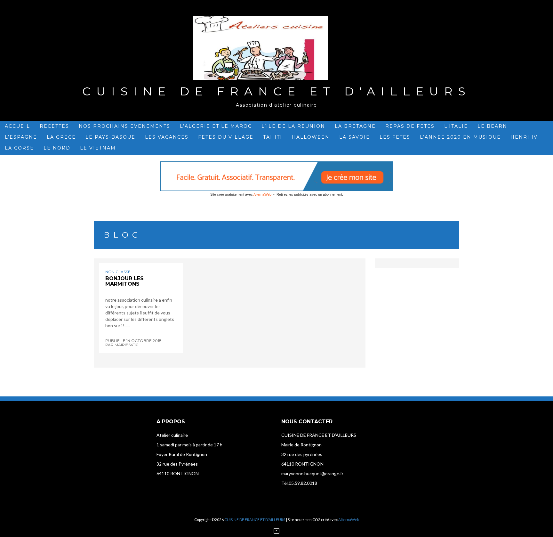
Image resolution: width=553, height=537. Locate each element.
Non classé (118, 271)
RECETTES (54, 126)
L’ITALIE (456, 126)
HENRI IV (524, 137)
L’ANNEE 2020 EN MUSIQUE (460, 137)
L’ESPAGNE (21, 137)
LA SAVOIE (354, 137)
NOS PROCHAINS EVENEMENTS (124, 126)
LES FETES (395, 137)
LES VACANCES (166, 137)
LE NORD (57, 148)
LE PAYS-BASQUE (110, 137)
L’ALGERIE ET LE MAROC (216, 126)
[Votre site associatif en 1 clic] (276, 176)
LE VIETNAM (98, 148)
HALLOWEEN (311, 137)
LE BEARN (492, 126)
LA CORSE (19, 148)
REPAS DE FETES (410, 126)
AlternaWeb (262, 194)
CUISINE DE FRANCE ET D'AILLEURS (276, 91)
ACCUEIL (17, 126)
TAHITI (272, 137)
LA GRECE (61, 137)
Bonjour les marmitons (124, 281)
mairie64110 (127, 344)
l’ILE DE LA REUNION (293, 126)
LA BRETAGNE (355, 126)
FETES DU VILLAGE (225, 137)
